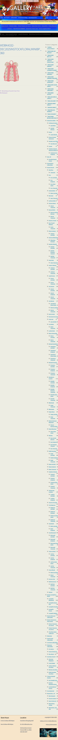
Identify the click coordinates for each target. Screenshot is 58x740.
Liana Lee (51, 319)
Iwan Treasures (54, 198)
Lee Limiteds (53, 321)
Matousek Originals (53, 540)
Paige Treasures (53, 417)
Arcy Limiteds (54, 177)
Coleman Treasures (53, 272)
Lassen (50, 146)
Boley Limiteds (54, 193)
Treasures (53, 172)
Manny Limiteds (53, 336)
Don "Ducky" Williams (52, 223)
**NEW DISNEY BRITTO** (50, 56)
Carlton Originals (53, 558)
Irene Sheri (51, 260)
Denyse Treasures (53, 217)
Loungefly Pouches (53, 606)
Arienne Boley (52, 190)
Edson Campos (52, 231)
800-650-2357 (33, 21)
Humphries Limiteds (53, 347)
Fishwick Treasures (53, 487)
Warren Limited (54, 307)
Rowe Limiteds (52, 464)
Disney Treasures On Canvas (24, 26)
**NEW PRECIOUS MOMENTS (19, 28)
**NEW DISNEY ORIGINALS (50, 73)
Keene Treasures (53, 327)
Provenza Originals (53, 369)
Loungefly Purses (51, 610)
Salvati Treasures (53, 297)
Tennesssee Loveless (51, 491)
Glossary (23, 1)
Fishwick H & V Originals (54, 153)
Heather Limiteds (53, 247)
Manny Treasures (53, 340)
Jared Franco (52, 276)
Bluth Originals (53, 529)
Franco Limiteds (53, 279)
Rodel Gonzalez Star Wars (52, 673)
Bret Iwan (51, 195)
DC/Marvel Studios (53, 123)
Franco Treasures (53, 283)
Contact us (29, 1)
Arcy (50, 175)
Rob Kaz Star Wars (53, 669)
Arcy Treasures (54, 188)
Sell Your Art (19, 3)
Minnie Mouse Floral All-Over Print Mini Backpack (40, 34)
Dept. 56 (49, 157)
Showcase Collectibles (50, 645)
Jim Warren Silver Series (53, 304)
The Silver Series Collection (53, 632)
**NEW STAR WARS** (51, 114)
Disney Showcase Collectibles (51, 616)
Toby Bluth (51, 523)
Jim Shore (9, 28)
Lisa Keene (51, 324)
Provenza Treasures (53, 373)
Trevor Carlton (52, 551)
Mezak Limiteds (54, 572)
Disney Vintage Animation (52, 138)
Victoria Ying (52, 579)
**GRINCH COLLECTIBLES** (51, 47)
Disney (50, 132)
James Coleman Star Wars (52, 666)
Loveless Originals (53, 499)
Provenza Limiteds (53, 365)
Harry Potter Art (52, 701)
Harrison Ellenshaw (53, 237)
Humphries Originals (53, 351)
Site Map (36, 1)
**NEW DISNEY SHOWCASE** (50, 81)
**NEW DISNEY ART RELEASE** (51, 51)
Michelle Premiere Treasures (53, 391)
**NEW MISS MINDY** (52, 107)
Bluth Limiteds (54, 526)
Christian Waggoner (51, 660)
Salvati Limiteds (53, 289)
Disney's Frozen (52, 220)
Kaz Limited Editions (53, 438)
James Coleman (52, 265)
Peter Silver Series (53, 432)
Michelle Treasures (53, 399)
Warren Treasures (53, 310)
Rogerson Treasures (53, 520)
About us (18, 1)
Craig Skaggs (52, 663)
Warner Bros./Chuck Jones (32, 28)
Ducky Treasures (53, 227)
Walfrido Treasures (53, 588)
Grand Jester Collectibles (50, 639)
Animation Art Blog (22, 17)
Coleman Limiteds (53, 268)
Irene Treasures (54, 262)
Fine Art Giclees (52, 698)
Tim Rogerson (52, 505)
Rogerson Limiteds (53, 508)
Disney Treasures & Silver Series (51, 620)
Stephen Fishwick (53, 472)
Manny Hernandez (53, 333)
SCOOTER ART (54, 134)
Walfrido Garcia (52, 581)
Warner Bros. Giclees (52, 704)
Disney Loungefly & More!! (45, 28)
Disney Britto (45, 26)
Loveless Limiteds (53, 495)
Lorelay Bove (52, 331)
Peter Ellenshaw (52, 429)
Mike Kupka (51, 409)
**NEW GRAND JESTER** (50, 93)
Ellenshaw (49, 636)
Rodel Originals (54, 457)
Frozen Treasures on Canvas (53, 628)
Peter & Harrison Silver (54, 425)
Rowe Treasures (52, 469)
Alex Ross (51, 170)
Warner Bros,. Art (51, 693)
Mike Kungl (51, 402)
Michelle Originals (53, 385)
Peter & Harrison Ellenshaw (53, 421)
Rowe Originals (52, 466)
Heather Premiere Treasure (53, 252)
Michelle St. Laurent (51, 377)
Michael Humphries (53, 344)
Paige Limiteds (54, 414)
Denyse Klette (52, 210)
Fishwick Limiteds (53, 475)
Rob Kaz (51, 435)
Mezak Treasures (53, 575)
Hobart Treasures (53, 206)
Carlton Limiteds (53, 554)
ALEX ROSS (53, 125)
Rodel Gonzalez (52, 451)
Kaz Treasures (54, 448)
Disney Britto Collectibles (50, 164)
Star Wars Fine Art (51, 656)
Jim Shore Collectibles (52, 642)
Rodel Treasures (53, 461)
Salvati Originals (53, 293)
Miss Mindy (51, 654)
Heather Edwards (53, 244)
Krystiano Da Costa (53, 316)
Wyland (50, 592)
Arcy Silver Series (53, 184)
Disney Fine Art (5, 26)
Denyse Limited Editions (54, 213)
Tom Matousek (52, 532)
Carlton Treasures (53, 566)
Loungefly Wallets (53, 613)
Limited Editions (52, 128)
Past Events (7, 17)
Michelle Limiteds (53, 382)
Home (3, 34)
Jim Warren (51, 301)
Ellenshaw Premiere (53, 240)
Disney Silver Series (36, 26)
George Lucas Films (53, 141)
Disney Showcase (52, 26)
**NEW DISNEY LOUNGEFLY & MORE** (52, 69)
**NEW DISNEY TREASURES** (50, 89)
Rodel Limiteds (53, 454)
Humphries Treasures (53, 359)
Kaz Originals (54, 442)
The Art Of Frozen (53, 502)
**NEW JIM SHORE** (51, 101)
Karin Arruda (52, 314)
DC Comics (51, 649)
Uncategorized (50, 691)
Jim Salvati (51, 286)
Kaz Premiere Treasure (54, 445)
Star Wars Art (54, 143)
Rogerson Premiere (53, 512)
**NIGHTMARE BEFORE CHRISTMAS (51, 117)
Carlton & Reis (52, 200)
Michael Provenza (53, 362)
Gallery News (14, 17)
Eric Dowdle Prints (53, 680)
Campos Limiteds (53, 234)
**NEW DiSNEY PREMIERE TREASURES (52, 77)
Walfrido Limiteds (53, 584)
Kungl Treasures (53, 406)
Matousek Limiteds (53, 536)
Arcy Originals (53, 180)
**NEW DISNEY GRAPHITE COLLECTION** (50, 61)
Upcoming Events (33, 17)
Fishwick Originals (53, 479)
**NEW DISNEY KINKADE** (50, 65)
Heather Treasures (53, 257)
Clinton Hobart (52, 203)
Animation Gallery (13, 26)
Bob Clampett (52, 696)
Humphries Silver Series (53, 355)
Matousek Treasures (53, 548)
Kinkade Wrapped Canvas (53, 683)
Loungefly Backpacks (23, 34)
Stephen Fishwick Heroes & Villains (53, 149)
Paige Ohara (52, 412)
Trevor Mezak (52, 570)
